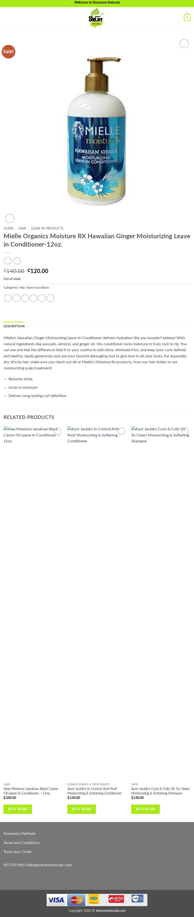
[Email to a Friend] (33, 298)
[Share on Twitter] (25, 298)
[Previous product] (17, 260)
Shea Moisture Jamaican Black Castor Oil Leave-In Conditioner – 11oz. (31, 791)
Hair (22, 228)
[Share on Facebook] (16, 298)
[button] (6, 17)
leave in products (47, 228)
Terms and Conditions (22, 843)
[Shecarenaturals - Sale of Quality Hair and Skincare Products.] (97, 17)
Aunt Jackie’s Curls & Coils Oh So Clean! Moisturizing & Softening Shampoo (160, 791)
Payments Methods (20, 834)
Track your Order (18, 852)
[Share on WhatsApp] (8, 298)
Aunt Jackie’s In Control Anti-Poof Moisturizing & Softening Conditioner (94, 791)
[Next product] (7, 260)
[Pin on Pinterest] (42, 298)
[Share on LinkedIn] (50, 298)
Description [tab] (14, 326)
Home (9, 228)
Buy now (17, 809)
